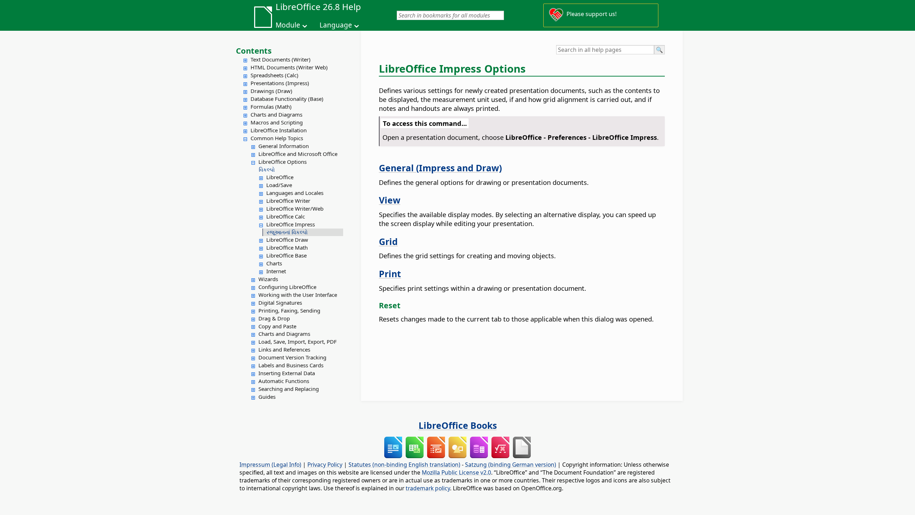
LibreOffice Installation (279, 130)
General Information (283, 145)
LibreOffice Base (286, 255)
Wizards (268, 279)
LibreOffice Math (287, 247)
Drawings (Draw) (271, 90)
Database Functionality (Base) (287, 98)
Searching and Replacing (288, 388)
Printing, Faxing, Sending (289, 310)
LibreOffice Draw (287, 239)
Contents (254, 50)
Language (336, 25)
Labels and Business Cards (290, 365)
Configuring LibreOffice (287, 286)
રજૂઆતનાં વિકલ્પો (287, 232)
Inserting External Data (286, 373)
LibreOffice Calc (285, 216)
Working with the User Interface (297, 294)
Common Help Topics (277, 138)
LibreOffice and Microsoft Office (297, 153)
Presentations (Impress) (280, 83)
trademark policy (428, 488)
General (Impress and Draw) (440, 168)
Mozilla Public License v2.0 (456, 472)
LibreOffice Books (458, 425)
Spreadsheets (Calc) (274, 75)
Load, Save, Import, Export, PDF (297, 341)
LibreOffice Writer (288, 200)
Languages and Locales (294, 192)
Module (288, 25)
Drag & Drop (274, 318)
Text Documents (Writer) (281, 59)
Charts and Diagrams (276, 114)
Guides (267, 396)
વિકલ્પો (267, 169)
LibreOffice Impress (290, 224)
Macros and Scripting (277, 122)
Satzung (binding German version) (510, 465)
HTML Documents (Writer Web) (289, 67)
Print (390, 274)
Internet (276, 271)
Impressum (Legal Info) (270, 465)
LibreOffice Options (282, 161)
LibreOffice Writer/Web (294, 208)
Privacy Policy (324, 465)
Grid (388, 241)
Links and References (284, 349)
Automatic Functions (283, 380)
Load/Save (279, 184)
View (389, 200)
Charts (274, 263)
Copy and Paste (277, 326)
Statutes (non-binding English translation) (404, 465)
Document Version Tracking (292, 357)
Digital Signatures (280, 302)
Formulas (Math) (271, 106)
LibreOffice (279, 177)
